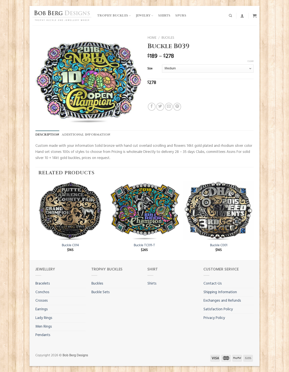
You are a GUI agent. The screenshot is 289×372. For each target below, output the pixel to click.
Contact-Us (212, 284)
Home (151, 37)
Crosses (41, 301)
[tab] (47, 134)
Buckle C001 (218, 245)
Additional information (86, 135)
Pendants (42, 335)
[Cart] (255, 15)
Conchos (42, 292)
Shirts (164, 16)
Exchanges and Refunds (222, 301)
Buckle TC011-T (144, 245)
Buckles (167, 37)
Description (47, 135)
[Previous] (36, 220)
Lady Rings (43, 318)
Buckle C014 (70, 245)
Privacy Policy (214, 318)
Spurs (180, 16)
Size (150, 69)
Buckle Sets (100, 292)
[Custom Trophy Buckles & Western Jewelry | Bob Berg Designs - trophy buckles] (61, 16)
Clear (251, 61)
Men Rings (43, 327)
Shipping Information (220, 292)
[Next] (253, 220)
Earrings (41, 309)
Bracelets (42, 284)
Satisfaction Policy (218, 309)
